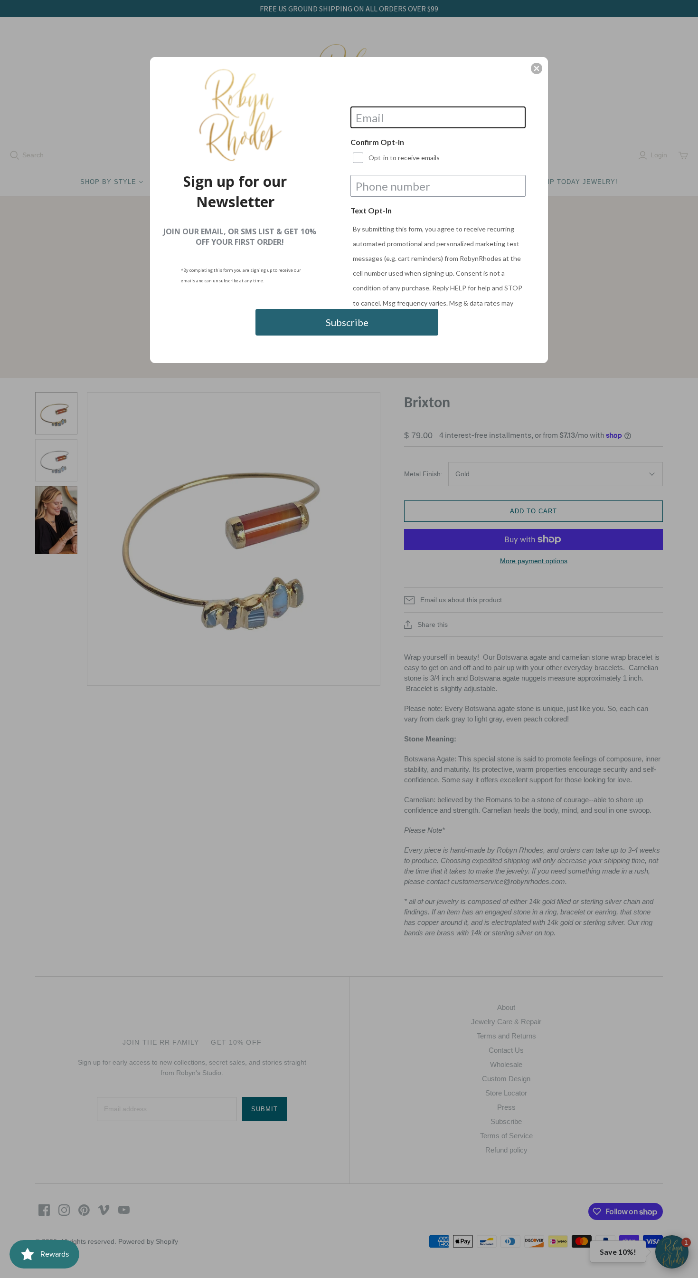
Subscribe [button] (347, 322)
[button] (536, 68)
